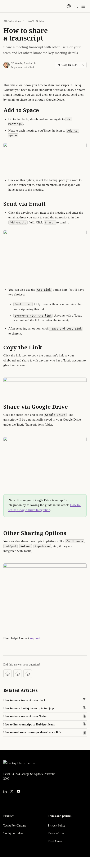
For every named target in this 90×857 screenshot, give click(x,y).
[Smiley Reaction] (27, 673)
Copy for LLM (69, 64)
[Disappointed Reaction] (7, 673)
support (35, 638)
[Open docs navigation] (83, 6)
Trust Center (55, 841)
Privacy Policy (56, 825)
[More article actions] (83, 65)
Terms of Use (56, 833)
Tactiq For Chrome (14, 825)
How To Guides (35, 21)
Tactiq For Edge (13, 833)
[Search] (76, 6)
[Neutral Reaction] (17, 673)
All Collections (12, 21)
